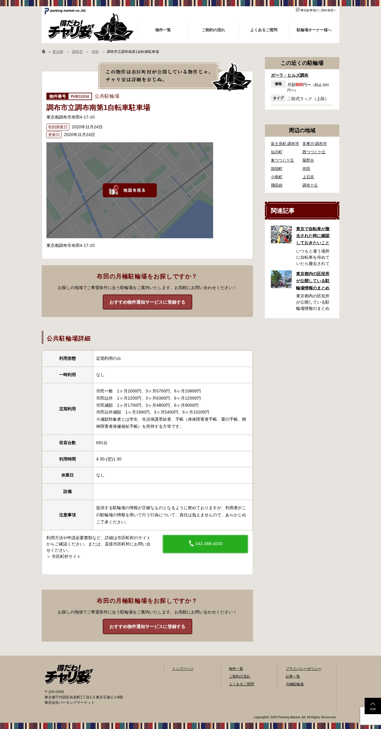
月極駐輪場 (295, 684)
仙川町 (276, 152)
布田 (306, 168)
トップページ (182, 669)
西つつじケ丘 (314, 152)
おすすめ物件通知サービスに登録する (147, 301)
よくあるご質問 (241, 684)
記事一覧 (293, 676)
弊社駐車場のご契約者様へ (318, 10)
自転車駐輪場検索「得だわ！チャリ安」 (69, 674)
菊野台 (308, 160)
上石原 (308, 177)
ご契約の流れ (239, 676)
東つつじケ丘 (282, 160)
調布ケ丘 (310, 185)
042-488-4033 (208, 543)
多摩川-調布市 (314, 143)
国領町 (276, 168)
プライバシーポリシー (303, 669)
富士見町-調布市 (285, 143)
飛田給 (276, 185)
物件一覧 (236, 669)
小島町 (276, 177)
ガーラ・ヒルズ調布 (289, 75)
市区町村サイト (66, 556)
